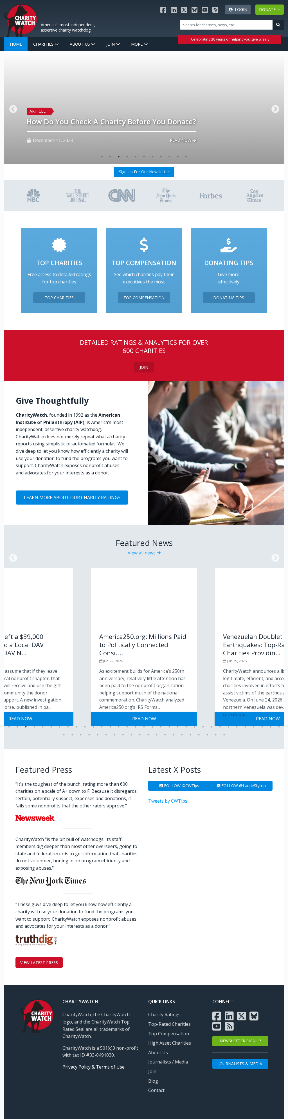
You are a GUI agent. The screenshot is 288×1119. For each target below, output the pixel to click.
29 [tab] (245, 727)
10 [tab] (178, 156)
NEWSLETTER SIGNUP (240, 1040)
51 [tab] (207, 735)
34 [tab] (64, 735)
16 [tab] (135, 727)
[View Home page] (20, 20)
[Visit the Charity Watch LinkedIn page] (174, 9)
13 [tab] (110, 727)
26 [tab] (220, 727)
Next (273, 556)
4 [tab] (127, 156)
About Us (80, 44)
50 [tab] (199, 735)
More (137, 44)
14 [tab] (119, 727)
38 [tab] (97, 735)
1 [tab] (102, 156)
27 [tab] (228, 727)
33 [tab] (279, 727)
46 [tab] (165, 735)
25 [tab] (211, 727)
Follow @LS (243, 785)
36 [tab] (81, 735)
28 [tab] (237, 727)
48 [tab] (182, 735)
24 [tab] (203, 727)
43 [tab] (140, 735)
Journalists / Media (168, 1062)
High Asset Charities (169, 1043)
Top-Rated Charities (169, 1024)
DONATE (268, 9)
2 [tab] (110, 156)
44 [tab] (148, 735)
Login (240, 9)
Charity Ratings (164, 1014)
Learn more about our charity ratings (72, 497)
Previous (11, 556)
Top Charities (59, 297)
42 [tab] (131, 735)
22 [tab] (186, 727)
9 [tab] (169, 156)
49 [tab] (190, 735)
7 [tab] (152, 156)
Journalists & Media (240, 1063)
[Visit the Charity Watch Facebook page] (163, 9)
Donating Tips (228, 297)
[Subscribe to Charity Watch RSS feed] (215, 9)
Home (16, 44)
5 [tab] (135, 156)
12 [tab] (102, 727)
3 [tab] (119, 156)
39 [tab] (106, 735)
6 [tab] (144, 156)
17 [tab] (144, 727)
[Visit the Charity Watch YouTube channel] (205, 9)
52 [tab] (216, 735)
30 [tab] (253, 727)
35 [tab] (72, 735)
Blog (153, 1081)
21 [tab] (178, 727)
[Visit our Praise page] (33, 195)
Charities (44, 44)
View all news (142, 553)
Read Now (181, 140)
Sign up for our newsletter (144, 171)
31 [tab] (262, 727)
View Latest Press (39, 962)
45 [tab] (156, 735)
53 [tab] (224, 735)
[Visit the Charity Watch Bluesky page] (194, 9)
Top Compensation (144, 297)
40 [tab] (114, 735)
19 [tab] (161, 727)
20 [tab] (169, 727)
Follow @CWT (181, 785)
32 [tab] (270, 727)
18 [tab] (152, 727)
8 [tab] (161, 156)
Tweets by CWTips (167, 801)
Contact (156, 1090)
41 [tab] (123, 735)
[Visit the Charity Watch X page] (184, 9)
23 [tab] (194, 727)
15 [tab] (127, 727)
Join (111, 44)
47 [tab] (173, 735)
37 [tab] (89, 735)
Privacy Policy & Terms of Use (93, 1067)
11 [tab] (186, 156)
